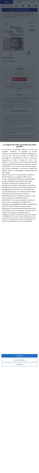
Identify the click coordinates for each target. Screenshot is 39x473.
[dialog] (19, 307)
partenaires (13, 174)
